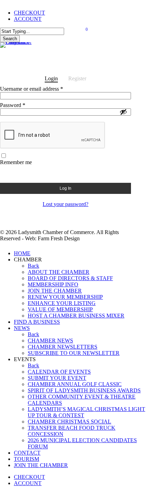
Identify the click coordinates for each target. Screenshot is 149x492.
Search (10, 38)
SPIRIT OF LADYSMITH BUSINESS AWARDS (84, 390)
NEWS (22, 328)
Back (33, 266)
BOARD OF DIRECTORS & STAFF (70, 278)
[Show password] (123, 112)
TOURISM (26, 459)
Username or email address (41, 89)
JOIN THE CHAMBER (55, 291)
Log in (65, 188)
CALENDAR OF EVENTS (59, 372)
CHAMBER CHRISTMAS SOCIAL (69, 421)
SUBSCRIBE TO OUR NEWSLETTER (74, 353)
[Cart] (84, 32)
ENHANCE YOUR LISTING (62, 303)
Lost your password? (65, 204)
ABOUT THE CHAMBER (58, 272)
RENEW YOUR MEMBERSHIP (65, 297)
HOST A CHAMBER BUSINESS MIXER (76, 316)
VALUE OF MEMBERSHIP (60, 309)
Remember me (16, 162)
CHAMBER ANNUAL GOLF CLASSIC (75, 384)
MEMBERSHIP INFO (53, 284)
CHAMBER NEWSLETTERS (62, 347)
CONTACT (27, 453)
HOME (22, 253)
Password (22, 105)
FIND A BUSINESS (37, 322)
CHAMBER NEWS (50, 340)
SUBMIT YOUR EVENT (57, 378)
